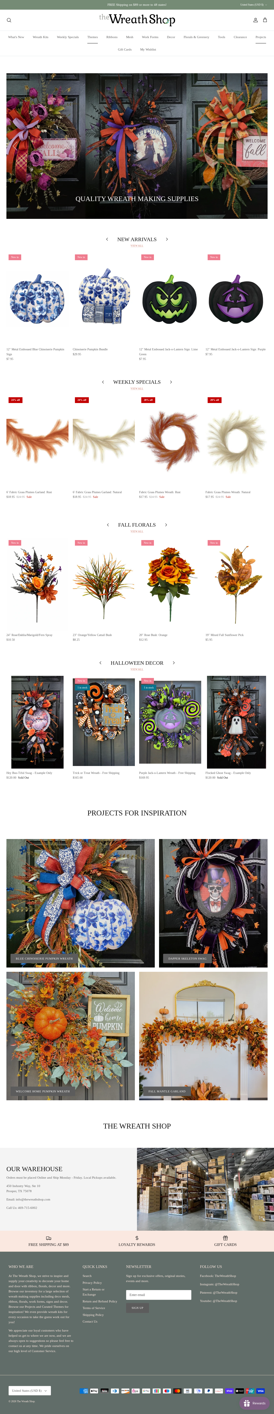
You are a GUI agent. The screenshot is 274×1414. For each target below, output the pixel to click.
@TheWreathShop (224, 1292)
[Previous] (15, 146)
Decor (171, 37)
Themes (92, 37)
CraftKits (157, 6)
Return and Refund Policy (100, 1301)
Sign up (137, 1307)
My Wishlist (148, 49)
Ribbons (112, 37)
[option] (137, 146)
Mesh (129, 37)
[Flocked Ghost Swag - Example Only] (237, 722)
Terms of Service (94, 1308)
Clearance (240, 37)
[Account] (254, 20)
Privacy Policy (92, 1282)
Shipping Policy (93, 1315)
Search (87, 1276)
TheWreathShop (225, 1276)
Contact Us (90, 1321)
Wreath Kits (40, 37)
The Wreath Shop (26, 1401)
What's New (16, 37)
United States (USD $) (252, 4)
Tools (221, 37)
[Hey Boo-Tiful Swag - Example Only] (37, 722)
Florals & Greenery (196, 37)
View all (137, 245)
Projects (261, 37)
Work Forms (150, 37)
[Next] (259, 146)
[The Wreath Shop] (137, 20)
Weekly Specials (68, 37)
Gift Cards (125, 49)
